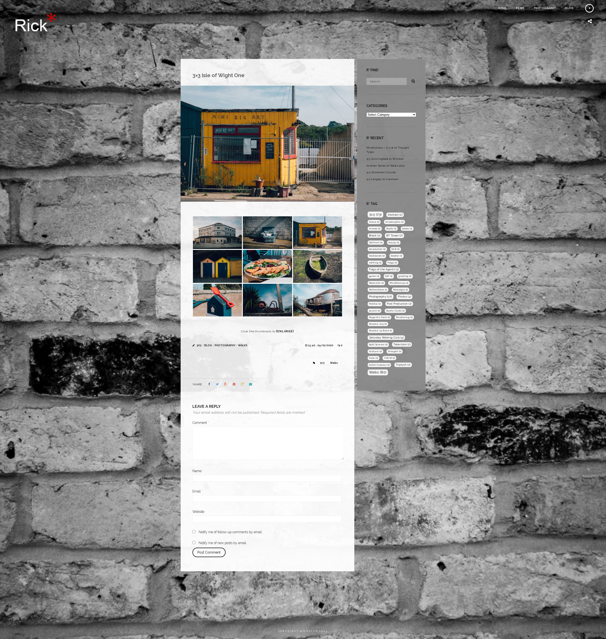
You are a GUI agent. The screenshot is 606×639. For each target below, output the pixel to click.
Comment (200, 423)
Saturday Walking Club (386, 337)
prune (374, 310)
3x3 (198, 345)
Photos (404, 296)
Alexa (374, 222)
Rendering (404, 317)
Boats (391, 228)
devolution (377, 249)
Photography (545, 8)
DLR (396, 249)
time (373, 358)
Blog (569, 8)
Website (198, 512)
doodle (396, 255)
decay (393, 242)
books (407, 228)
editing (375, 262)
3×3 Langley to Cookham (382, 179)
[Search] (411, 80)
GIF (388, 276)
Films (520, 8)
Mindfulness (399, 283)
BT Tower (394, 235)
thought (394, 351)
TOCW (389, 358)
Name (198, 471)
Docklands (377, 255)
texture (375, 351)
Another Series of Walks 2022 (385, 165)
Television (401, 344)
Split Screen (378, 344)
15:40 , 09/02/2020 (321, 345)
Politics (375, 303)
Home (502, 8)
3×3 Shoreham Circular (381, 172)
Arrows (374, 228)
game (374, 276)
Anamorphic (394, 222)
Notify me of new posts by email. (223, 543)
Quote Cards (395, 310)
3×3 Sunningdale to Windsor (385, 158)
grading (404, 276)
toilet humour (379, 365)
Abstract (395, 214)
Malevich (376, 283)
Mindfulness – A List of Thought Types (388, 150)
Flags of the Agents (384, 269)
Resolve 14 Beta (380, 330)
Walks (242, 345)
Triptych (403, 364)
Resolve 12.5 (378, 324)
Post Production (399, 303)
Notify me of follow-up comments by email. (231, 532)
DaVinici (376, 242)
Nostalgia (400, 289)
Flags (392, 262)
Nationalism (378, 289)
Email (197, 491)
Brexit (374, 235)
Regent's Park (379, 317)
